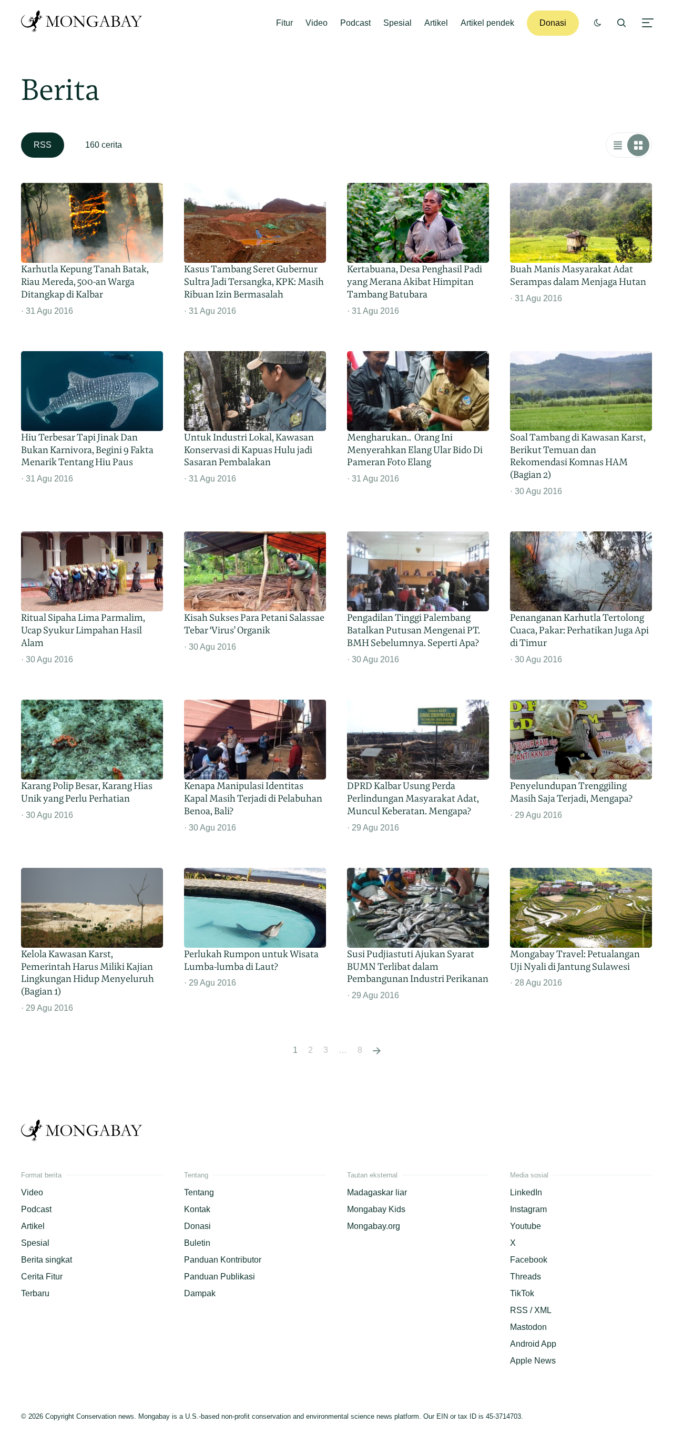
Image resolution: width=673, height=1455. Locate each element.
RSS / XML (531, 1310)
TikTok (522, 1293)
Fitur (284, 22)
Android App (533, 1343)
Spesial (397, 22)
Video (316, 22)
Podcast (355, 22)
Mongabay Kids (376, 1209)
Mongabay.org (373, 1226)
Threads (525, 1276)
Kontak (197, 1209)
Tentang (199, 1192)
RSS (43, 144)
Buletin (197, 1242)
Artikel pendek (487, 22)
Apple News (533, 1360)
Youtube (525, 1226)
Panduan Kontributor (222, 1259)
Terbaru (35, 1293)
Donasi (552, 22)
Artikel (436, 22)
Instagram (528, 1209)
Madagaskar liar (377, 1192)
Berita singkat (46, 1259)
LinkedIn (526, 1192)
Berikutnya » (377, 1050)
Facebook (528, 1259)
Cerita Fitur (42, 1276)
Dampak (200, 1293)
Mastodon (528, 1327)
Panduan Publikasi (219, 1276)
